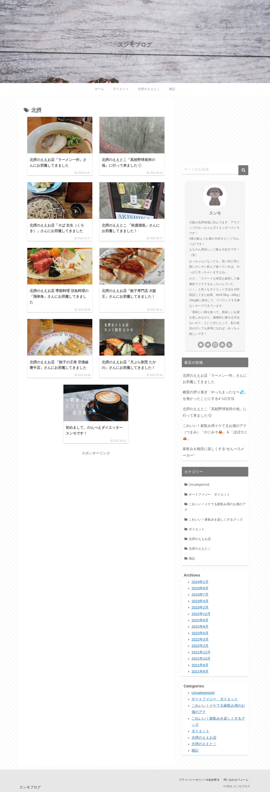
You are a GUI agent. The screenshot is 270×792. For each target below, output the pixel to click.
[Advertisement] (96, 484)
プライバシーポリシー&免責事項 (199, 779)
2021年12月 (201, 652)
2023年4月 (200, 601)
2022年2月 (200, 646)
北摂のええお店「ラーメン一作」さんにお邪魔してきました (215, 379)
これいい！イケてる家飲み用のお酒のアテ (215, 507)
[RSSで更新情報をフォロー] (229, 345)
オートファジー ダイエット (209, 494)
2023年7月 (200, 595)
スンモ (215, 213)
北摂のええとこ (200, 548)
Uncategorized (199, 484)
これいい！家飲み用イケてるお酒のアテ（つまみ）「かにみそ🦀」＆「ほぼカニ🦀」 (215, 432)
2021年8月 (200, 672)
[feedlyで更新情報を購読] (222, 345)
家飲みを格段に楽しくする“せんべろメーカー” (213, 452)
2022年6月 (200, 633)
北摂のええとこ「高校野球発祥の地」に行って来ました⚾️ (215, 412)
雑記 (192, 558)
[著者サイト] (201, 345)
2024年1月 (200, 582)
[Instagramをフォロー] (215, 345)
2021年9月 (200, 665)
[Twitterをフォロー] (208, 345)
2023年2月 (200, 608)
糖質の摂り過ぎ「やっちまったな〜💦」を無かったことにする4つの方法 (215, 395)
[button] (243, 170)
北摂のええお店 (200, 539)
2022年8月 (200, 627)
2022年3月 (200, 640)
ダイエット (197, 529)
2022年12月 (201, 614)
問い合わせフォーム (236, 779)
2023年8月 (200, 588)
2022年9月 (200, 620)
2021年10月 (201, 659)
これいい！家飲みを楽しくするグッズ (216, 519)
